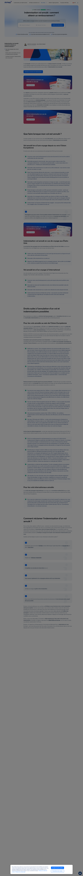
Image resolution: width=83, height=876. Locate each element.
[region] (41, 869)
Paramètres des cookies (57, 871)
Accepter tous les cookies (57, 867)
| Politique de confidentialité (20, 871)
